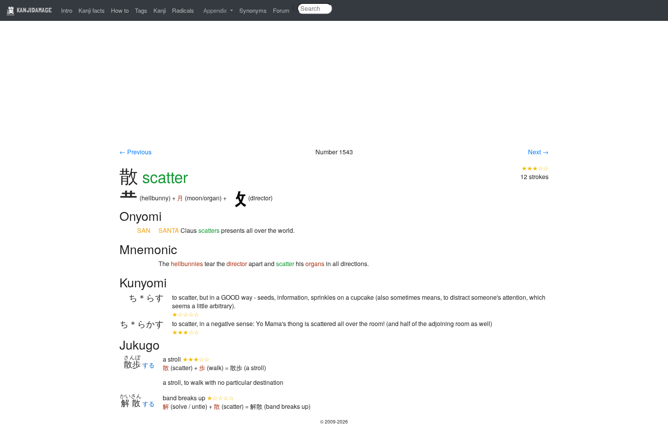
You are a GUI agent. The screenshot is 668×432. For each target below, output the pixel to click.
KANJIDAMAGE (33, 10)
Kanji (159, 10)
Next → (538, 151)
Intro (66, 10)
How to (120, 10)
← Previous (135, 151)
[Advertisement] (334, 90)
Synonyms (253, 10)
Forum (281, 10)
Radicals (183, 10)
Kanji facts (91, 10)
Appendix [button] (215, 10)
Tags (141, 10)
